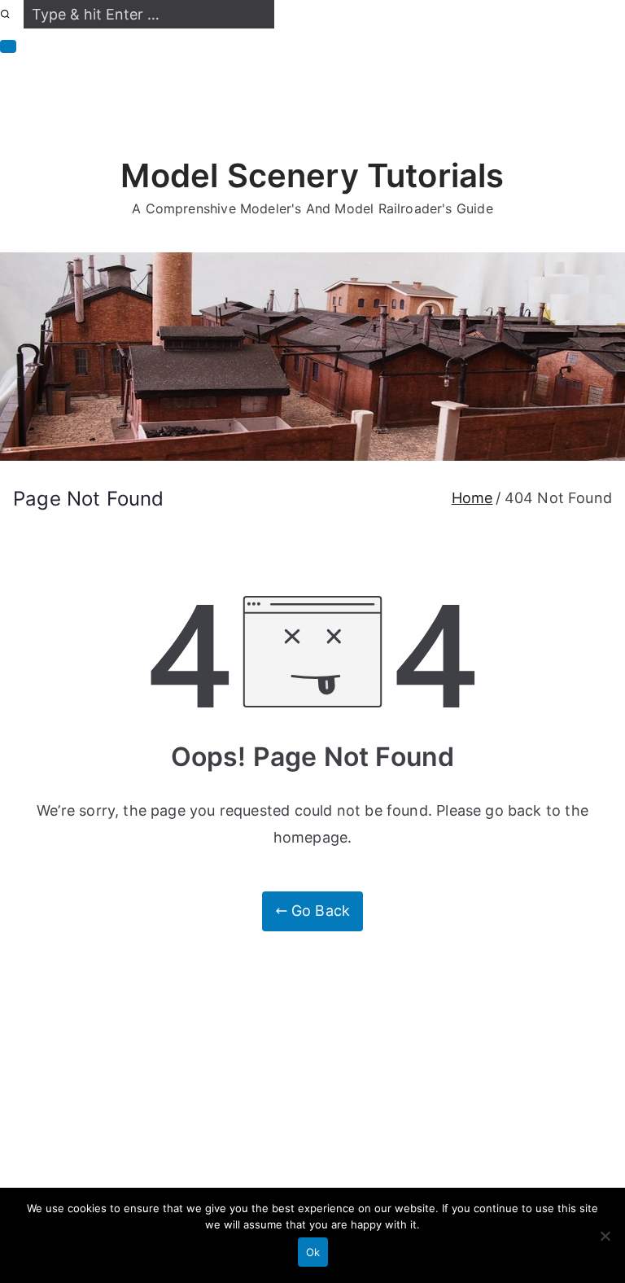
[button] (8, 46)
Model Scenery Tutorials (312, 175)
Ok (313, 1252)
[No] (605, 1236)
